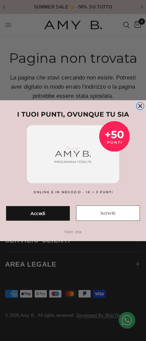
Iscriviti (108, 213)
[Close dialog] (140, 106)
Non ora (73, 231)
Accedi (38, 213)
